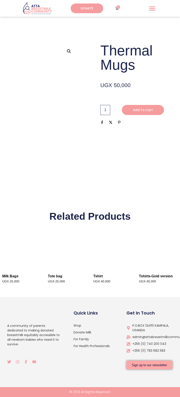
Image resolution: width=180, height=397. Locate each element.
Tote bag (55, 276)
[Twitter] (9, 362)
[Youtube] (34, 362)
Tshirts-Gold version (156, 276)
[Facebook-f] (26, 362)
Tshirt (98, 276)
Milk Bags (10, 276)
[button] (152, 8)
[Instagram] (18, 362)
